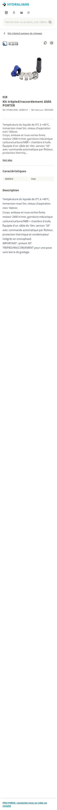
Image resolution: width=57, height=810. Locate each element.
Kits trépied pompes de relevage (25, 33)
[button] (28, 22)
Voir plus (7, 160)
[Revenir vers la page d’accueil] (16, 4)
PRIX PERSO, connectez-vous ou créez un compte (25, 804)
